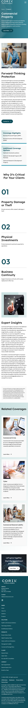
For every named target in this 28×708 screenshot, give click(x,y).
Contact (3, 662)
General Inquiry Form (6, 667)
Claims (3, 650)
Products (3, 616)
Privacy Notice (19, 680)
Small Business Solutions (6, 628)
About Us (3, 611)
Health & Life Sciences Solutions (8, 622)
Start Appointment (5, 664)
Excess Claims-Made (6, 635)
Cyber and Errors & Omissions (8, 641)
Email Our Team (5, 670)
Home (2, 608)
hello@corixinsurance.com (7, 596)
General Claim (4, 653)
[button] (25, 2)
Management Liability (6, 644)
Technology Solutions (6, 625)
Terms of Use (4, 682)
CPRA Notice (4, 680)
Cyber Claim (4, 655)
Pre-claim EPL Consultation (7, 658)
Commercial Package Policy (7, 647)
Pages (3, 605)
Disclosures (11, 680)
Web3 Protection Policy (6, 638)
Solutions (3, 613)
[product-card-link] (14, 436)
